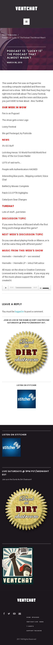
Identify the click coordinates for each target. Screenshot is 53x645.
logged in (19, 311)
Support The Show (34, 631)
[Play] (5, 287)
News (41, 622)
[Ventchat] (26, 7)
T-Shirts (30, 626)
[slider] (46, 288)
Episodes (35, 617)
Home (4, 35)
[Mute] (41, 288)
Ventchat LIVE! (32, 622)
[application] (26, 287)
